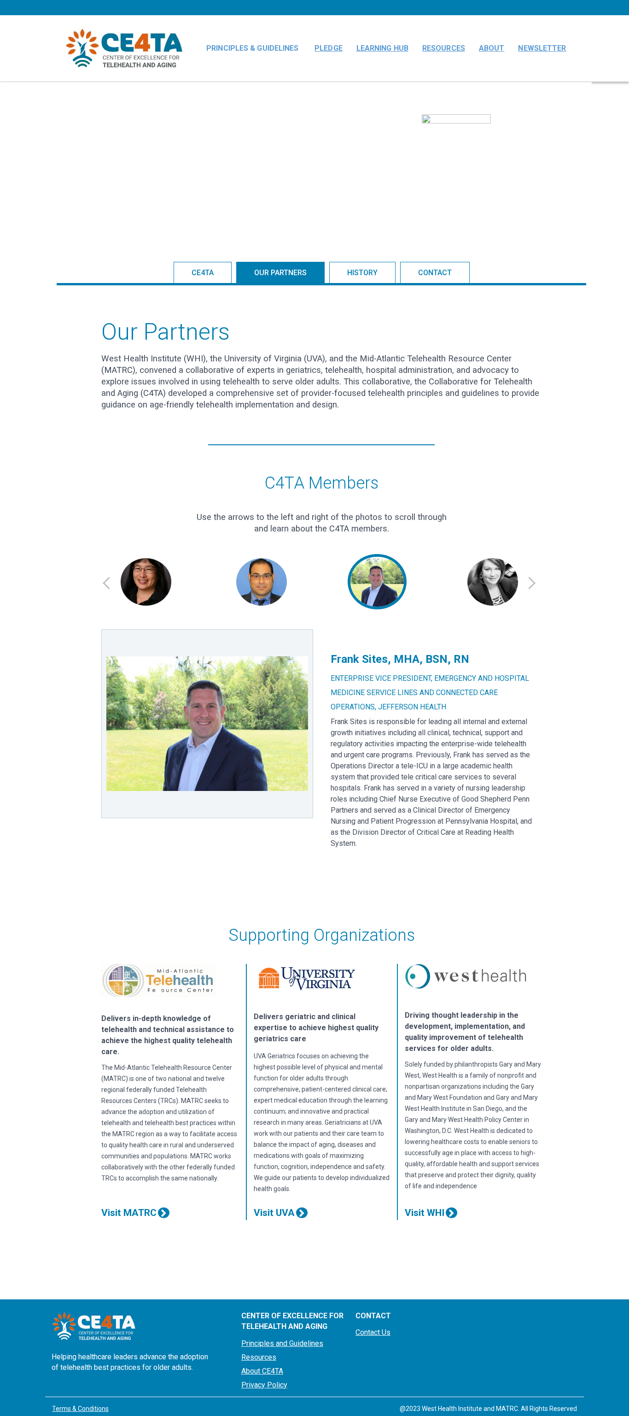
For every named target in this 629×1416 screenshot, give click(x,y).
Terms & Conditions (80, 1408)
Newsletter (542, 48)
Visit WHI (424, 1212)
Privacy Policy (264, 1385)
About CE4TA (262, 1371)
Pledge (328, 48)
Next (531, 583)
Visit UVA (274, 1212)
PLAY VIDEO (459, 186)
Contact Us (372, 1332)
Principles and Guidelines (282, 1343)
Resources (443, 48)
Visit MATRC (129, 1212)
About (492, 48)
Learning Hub (382, 48)
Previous (107, 583)
